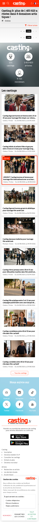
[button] (32, 3)
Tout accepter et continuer (31, 515)
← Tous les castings (19, 373)
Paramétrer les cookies (19, 515)
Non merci (7, 515)
